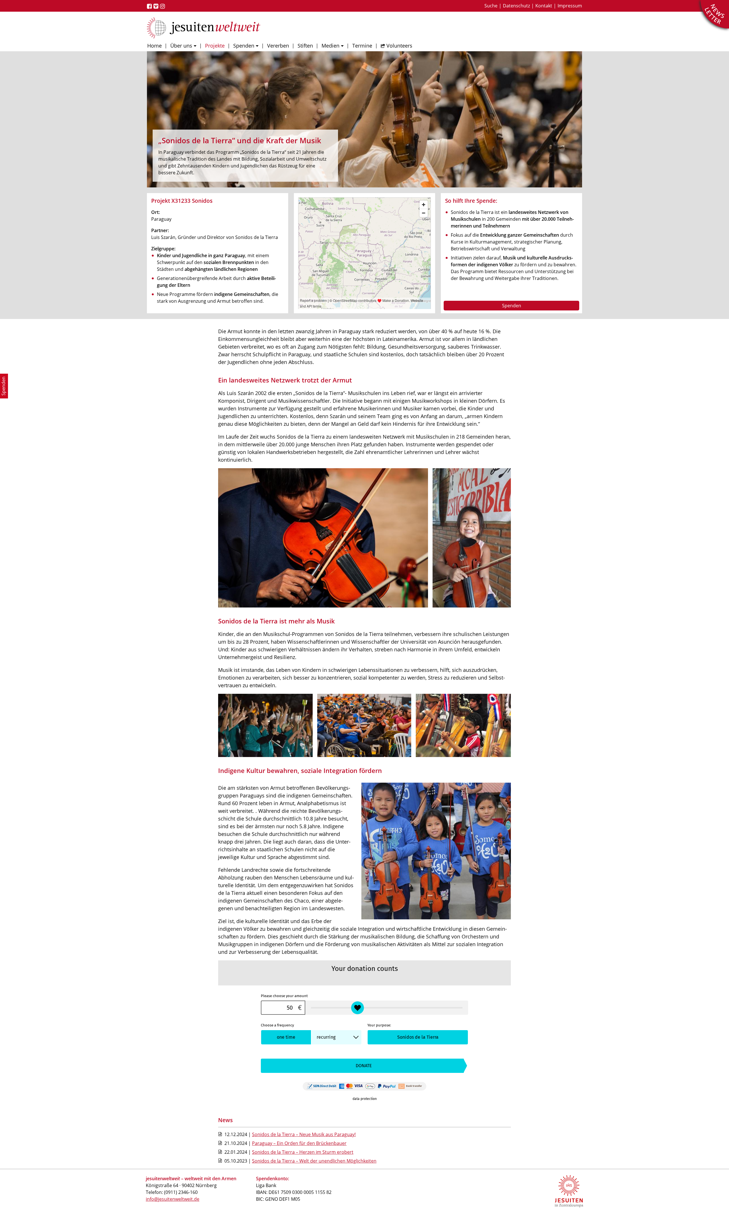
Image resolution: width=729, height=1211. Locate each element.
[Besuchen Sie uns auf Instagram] (163, 6)
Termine (362, 45)
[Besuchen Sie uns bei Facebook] (150, 6)
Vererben (278, 45)
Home (154, 45)
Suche (490, 6)
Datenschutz (516, 6)
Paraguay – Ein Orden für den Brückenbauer (299, 1143)
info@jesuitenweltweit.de (172, 1199)
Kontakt (543, 6)
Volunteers (399, 45)
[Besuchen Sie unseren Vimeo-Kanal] (156, 6)
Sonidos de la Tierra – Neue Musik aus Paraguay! (304, 1134)
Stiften (305, 45)
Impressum (570, 6)
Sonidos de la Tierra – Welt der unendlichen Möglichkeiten (314, 1161)
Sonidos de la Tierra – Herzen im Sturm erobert (302, 1152)
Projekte (215, 45)
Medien (330, 45)
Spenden (243, 45)
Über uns (181, 45)
